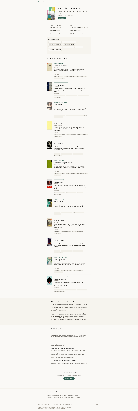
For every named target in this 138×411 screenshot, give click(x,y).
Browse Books (40, 404)
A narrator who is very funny (69, 47)
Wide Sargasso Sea (53, 33)
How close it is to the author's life (55, 49)
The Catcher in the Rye (54, 25)
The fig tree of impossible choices (55, 44)
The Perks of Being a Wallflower (77, 28)
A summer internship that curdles (55, 41)
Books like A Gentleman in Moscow (53, 395)
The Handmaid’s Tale (75, 33)
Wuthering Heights (53, 32)
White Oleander (53, 28)
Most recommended (55, 404)
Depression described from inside (69, 41)
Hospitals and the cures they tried (55, 47)
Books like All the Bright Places (52, 398)
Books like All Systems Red (75, 397)
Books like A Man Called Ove (73, 395)
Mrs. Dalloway (74, 30)
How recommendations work (67, 404)
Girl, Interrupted (74, 25)
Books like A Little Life (63, 395)
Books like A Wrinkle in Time (65, 397)
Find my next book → (69, 378)
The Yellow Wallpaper (75, 27)
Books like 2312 (56, 393)
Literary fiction (70, 15)
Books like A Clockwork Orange (65, 393)
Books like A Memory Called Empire (53, 397)
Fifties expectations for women (69, 44)
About (61, 404)
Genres (49, 404)
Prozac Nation (52, 27)
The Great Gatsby (74, 32)
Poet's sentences (79, 47)
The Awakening (53, 30)
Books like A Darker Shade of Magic (78, 393)
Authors (45, 404)
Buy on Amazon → (62, 18)
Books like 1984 (49, 393)
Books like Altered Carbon (62, 398)
